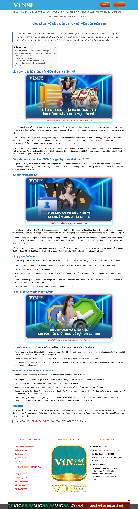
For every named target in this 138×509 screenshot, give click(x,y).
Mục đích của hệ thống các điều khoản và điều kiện (32, 51)
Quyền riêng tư (20, 458)
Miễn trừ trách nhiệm (23, 450)
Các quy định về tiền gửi (25, 58)
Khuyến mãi (80, 16)
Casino (99, 12)
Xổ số (63, 16)
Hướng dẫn (88, 12)
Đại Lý (17, 462)
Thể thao (53, 16)
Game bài (116, 12)
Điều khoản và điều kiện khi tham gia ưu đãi (31, 63)
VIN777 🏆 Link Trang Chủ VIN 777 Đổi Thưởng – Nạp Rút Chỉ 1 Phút (47, 12)
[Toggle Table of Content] (53, 47)
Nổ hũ (107, 12)
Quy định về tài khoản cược (26, 56)
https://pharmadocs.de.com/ (110, 450)
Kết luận (18, 66)
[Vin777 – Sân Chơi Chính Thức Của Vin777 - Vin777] (23, 4)
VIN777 (106, 446)
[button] (124, 14)
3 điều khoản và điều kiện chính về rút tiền (31, 60)
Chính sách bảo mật (22, 454)
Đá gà (70, 16)
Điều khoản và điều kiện (24, 446)
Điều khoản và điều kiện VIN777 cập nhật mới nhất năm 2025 (35, 53)
